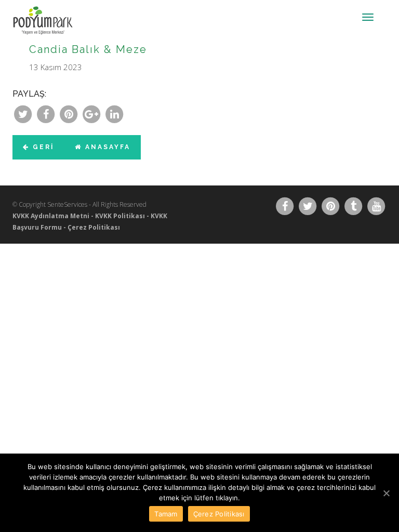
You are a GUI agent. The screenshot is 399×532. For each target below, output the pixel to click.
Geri (42, 147)
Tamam (165, 514)
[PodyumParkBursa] (51, 13)
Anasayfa (106, 147)
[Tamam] (386, 493)
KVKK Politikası (120, 215)
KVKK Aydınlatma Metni (50, 215)
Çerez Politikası (94, 227)
